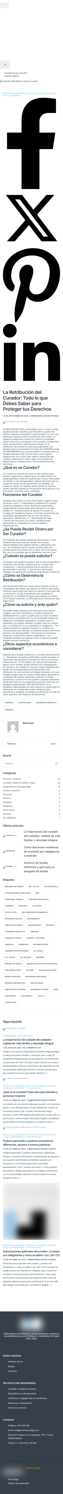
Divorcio (50, 925)
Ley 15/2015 (10, 957)
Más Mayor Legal (13, 970)
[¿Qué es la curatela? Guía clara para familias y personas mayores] (15, 1079)
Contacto (4, 55)
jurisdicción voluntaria (17, 951)
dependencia (33, 919)
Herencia (9, 944)
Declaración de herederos (35, 912)
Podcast (7, 814)
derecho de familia (14, 925)
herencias (23, 944)
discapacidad (24, 703)
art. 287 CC (34, 887)
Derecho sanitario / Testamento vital (18, 39)
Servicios (4, 16)
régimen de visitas (39, 989)
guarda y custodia (35, 938)
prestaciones (36, 983)
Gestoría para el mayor (11, 42)
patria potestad (12, 977)
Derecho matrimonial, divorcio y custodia (20, 36)
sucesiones (10, 996)
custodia (36, 906)
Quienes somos (7, 13)
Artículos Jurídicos (13, 93)
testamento (27, 996)
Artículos (4, 49)
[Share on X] (31, 246)
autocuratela (51, 887)
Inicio (2, 10)
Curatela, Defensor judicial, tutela (19, 783)
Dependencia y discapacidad (17, 787)
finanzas (9, 710)
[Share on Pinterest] (31, 322)
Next (53, 744)
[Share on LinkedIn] (31, 388)
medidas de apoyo (13, 964)
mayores (40, 957)
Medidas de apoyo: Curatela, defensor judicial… (23, 26)
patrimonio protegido (36, 977)
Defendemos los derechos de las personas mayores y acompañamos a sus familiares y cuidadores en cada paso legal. (31, 1336)
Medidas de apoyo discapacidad (42, 964)
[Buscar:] (31, 763)
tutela (41, 996)
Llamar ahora (11, 75)
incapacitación (40, 944)
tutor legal (11, 1002)
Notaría (30, 970)
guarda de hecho (13, 938)
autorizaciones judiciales (18, 893)
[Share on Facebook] (31, 188)
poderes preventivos (15, 983)
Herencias (8, 806)
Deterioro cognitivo (9, 23)
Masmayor (28, 722)
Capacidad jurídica (14, 899)
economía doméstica (46, 703)
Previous (11, 744)
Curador (9, 703)
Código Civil (11, 912)
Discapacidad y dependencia (14, 19)
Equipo (3, 52)
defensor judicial (13, 919)
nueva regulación (47, 970)
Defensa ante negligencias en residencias (20, 29)
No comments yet (32, 1048)
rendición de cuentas (15, 989)
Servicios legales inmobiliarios (15, 46)
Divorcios (7, 794)
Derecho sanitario (11, 790)
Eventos (7, 798)
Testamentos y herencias (12, 33)
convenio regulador (38, 899)
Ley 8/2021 (38, 951)
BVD (37, 893)
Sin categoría (9, 818)
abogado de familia (14, 887)
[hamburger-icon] (4, 5)
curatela (22, 906)
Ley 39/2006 (25, 957)
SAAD (55, 989)
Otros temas (9, 810)
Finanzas (16, 95)
